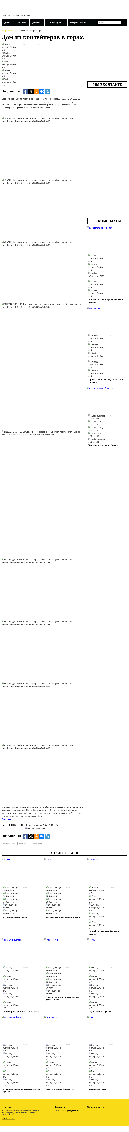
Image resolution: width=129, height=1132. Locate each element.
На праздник (54, 22)
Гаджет (16, 31)
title (12, 8)
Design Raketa (7, 31)
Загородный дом (9, 843)
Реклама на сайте (8, 1118)
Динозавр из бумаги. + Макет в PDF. (21, 1011)
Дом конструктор (97, 1089)
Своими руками (36, 843)
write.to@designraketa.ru (70, 1111)
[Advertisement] (81, 10)
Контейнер (22, 843)
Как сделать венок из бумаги (103, 445)
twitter (102, 1112)
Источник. (6, 819)
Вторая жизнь (78, 22)
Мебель (22, 22)
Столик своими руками (15, 917)
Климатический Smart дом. (60, 1089)
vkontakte (96, 1112)
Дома (7, 22)
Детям (36, 22)
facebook (89, 1112)
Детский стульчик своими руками (63, 917)
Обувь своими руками (100, 1011)
